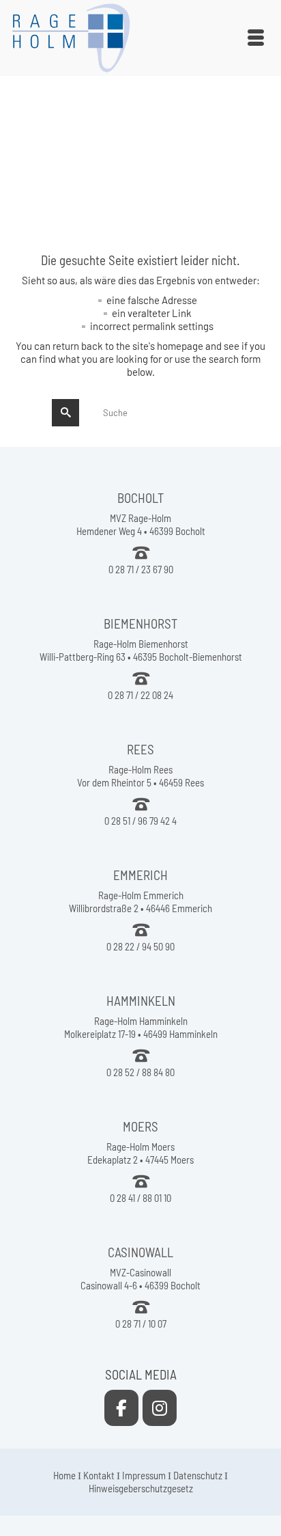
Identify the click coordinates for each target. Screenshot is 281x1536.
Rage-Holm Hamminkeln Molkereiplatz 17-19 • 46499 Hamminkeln (141, 1027)
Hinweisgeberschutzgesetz (141, 1488)
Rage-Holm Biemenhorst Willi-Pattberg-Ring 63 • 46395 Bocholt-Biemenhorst (141, 650)
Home (64, 1475)
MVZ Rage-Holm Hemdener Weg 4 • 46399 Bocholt (140, 524)
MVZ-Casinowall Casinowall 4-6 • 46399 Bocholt (140, 1278)
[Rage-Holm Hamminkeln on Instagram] (160, 1408)
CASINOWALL (140, 1252)
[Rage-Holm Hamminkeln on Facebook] (121, 1408)
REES (140, 749)
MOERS (140, 1126)
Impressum (144, 1475)
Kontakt (99, 1475)
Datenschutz (197, 1475)
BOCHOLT (140, 498)
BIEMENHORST (140, 623)
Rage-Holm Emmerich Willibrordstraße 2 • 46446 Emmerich (140, 901)
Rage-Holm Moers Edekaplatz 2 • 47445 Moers (140, 1153)
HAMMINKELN (140, 1001)
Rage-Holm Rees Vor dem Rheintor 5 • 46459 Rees (140, 775)
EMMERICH (140, 875)
